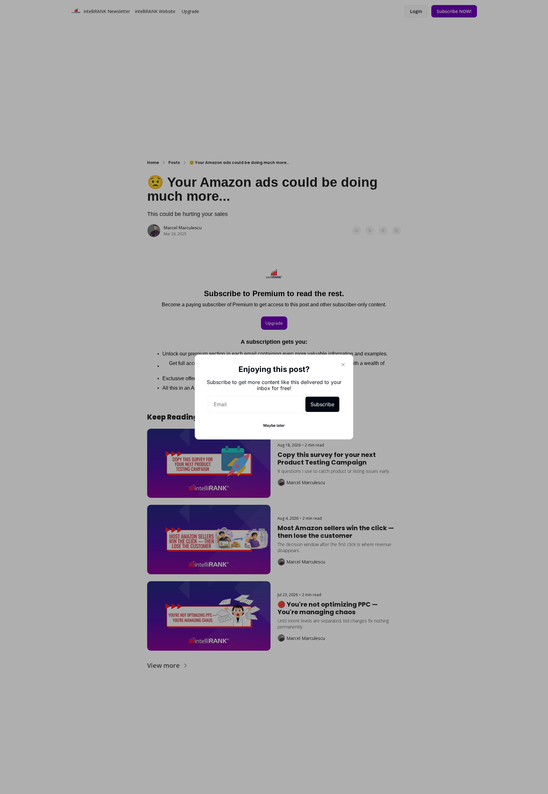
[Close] (343, 364)
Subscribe (322, 404)
